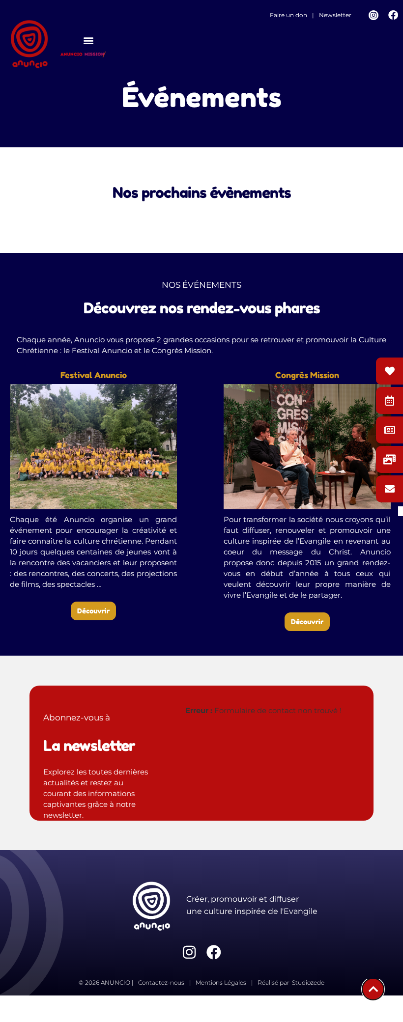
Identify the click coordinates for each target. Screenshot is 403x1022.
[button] (88, 40)
